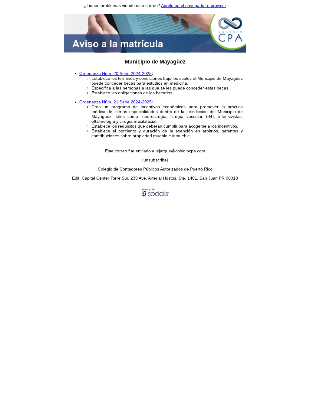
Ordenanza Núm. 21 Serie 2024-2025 (115, 101)
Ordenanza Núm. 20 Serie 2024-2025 (115, 73)
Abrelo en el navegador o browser (193, 5)
